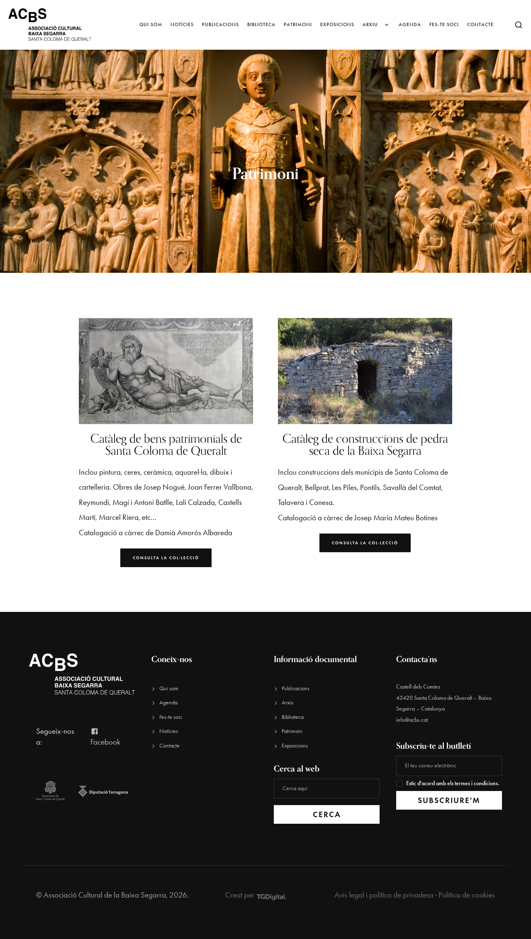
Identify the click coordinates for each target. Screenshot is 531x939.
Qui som (150, 24)
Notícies (182, 24)
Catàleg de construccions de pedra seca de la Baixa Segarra (365, 444)
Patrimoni (298, 24)
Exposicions (337, 24)
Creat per (240, 895)
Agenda (410, 24)
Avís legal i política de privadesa (384, 895)
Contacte (480, 24)
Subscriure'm (449, 800)
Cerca (327, 814)
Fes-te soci (444, 24)
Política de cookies (466, 895)
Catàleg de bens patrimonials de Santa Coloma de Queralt (166, 444)
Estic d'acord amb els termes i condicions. (452, 783)
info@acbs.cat (412, 719)
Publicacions (220, 24)
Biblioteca (261, 24)
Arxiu (370, 24)
